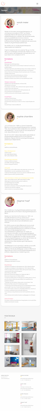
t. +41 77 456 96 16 (25, 380)
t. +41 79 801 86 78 (25, 407)
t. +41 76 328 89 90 (25, 390)
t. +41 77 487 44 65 (25, 398)
